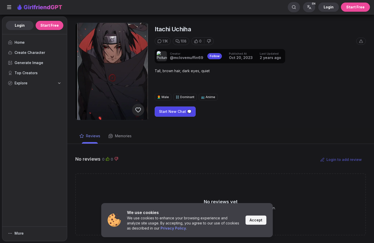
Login (329, 7)
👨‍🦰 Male (163, 97)
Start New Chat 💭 (175, 111)
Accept (256, 220)
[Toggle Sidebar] (9, 7)
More (19, 233)
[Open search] (294, 7)
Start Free (355, 7)
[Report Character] (361, 41)
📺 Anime (208, 97)
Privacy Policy (173, 228)
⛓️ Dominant (185, 97)
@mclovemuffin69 (186, 57)
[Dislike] (208, 41)
